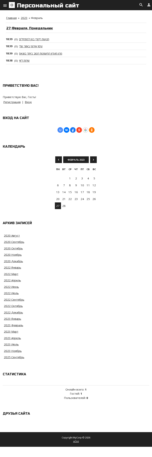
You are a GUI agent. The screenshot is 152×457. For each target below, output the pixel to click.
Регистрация (12, 102)
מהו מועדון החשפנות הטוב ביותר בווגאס (40, 53)
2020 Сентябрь (14, 242)
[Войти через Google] (85, 130)
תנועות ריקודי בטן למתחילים (34, 39)
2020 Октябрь (13, 248)
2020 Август (12, 235)
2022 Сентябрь (14, 299)
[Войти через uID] (60, 130)
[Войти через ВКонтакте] (66, 130)
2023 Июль (11, 344)
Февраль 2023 (76, 159)
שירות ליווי (24, 60)
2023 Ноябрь (13, 351)
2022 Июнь (11, 287)
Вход (28, 102)
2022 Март (11, 274)
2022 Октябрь (13, 306)
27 (58, 206)
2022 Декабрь (13, 312)
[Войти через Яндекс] (79, 130)
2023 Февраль (13, 325)
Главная (11, 18)
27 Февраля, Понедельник (29, 28)
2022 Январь (12, 267)
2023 (24, 18)
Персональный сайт (48, 5)
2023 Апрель (12, 338)
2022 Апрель (12, 280)
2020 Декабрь (13, 261)
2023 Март (11, 331)
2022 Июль (11, 293)
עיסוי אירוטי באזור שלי (31, 46)
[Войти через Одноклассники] (92, 130)
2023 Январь (12, 319)
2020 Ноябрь (13, 254)
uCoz (76, 441)
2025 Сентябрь (14, 357)
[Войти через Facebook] (73, 130)
